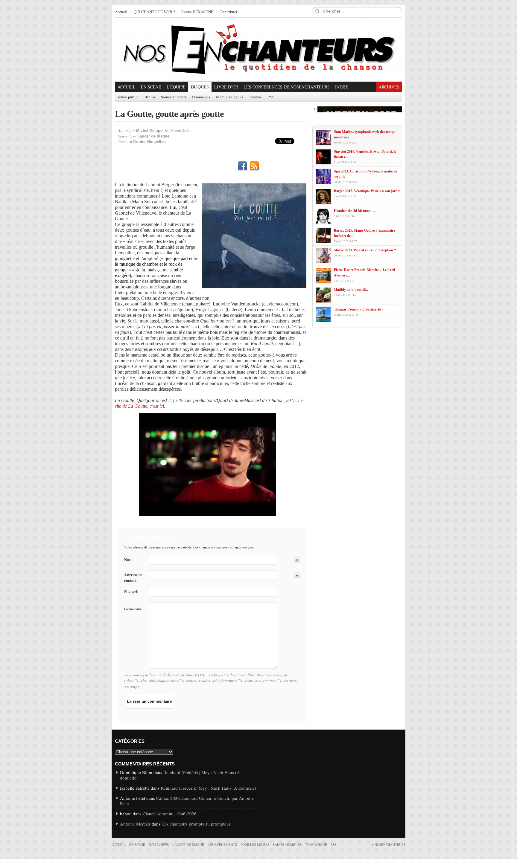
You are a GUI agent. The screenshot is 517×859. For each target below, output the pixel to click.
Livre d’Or (226, 87)
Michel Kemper (150, 130)
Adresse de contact (133, 577)
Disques (200, 87)
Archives (389, 87)
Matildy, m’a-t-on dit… (351, 289)
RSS (254, 166)
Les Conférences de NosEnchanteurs (287, 87)
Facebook (242, 166)
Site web (131, 591)
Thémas (255, 97)
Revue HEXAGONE (197, 12)
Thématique (316, 844)
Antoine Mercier (135, 824)
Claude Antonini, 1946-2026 (170, 814)
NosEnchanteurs (388, 844)
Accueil (121, 12)
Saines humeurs (173, 97)
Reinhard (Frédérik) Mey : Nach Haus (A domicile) (180, 775)
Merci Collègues (229, 97)
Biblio (150, 97)
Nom (128, 560)
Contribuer (228, 12)
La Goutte (136, 142)
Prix (270, 97)
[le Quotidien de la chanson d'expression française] (258, 50)
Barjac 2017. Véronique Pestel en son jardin (367, 190)
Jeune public (128, 97)
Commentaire (132, 609)
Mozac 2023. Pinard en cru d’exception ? (365, 250)
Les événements (222, 844)
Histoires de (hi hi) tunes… (354, 210)
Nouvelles (156, 142)
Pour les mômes (255, 844)
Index (341, 87)
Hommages (201, 97)
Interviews (159, 844)
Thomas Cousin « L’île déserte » (359, 309)
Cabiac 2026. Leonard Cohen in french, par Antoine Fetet (187, 800)
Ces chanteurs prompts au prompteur (196, 824)
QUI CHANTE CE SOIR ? (154, 12)
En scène (151, 87)
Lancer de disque (153, 136)
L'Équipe (176, 87)
